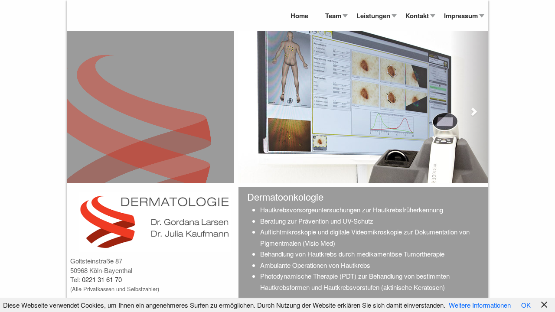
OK (526, 304)
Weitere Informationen (480, 304)
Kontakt (417, 15)
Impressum (461, 15)
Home (299, 15)
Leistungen (373, 15)
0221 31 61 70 (102, 279)
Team (333, 15)
